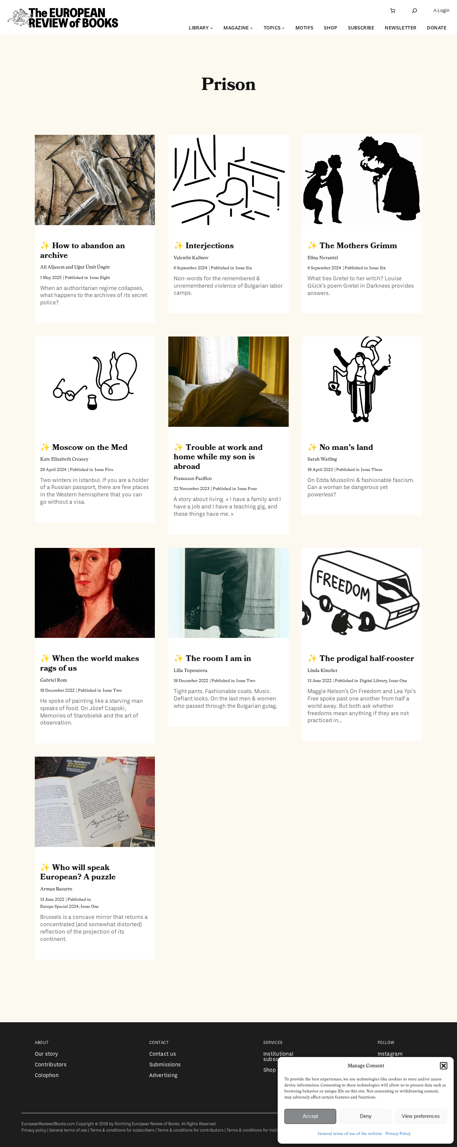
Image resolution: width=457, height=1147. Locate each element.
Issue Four (247, 489)
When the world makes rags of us (89, 663)
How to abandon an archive (82, 251)
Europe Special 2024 (59, 906)
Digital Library (373, 681)
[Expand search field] (414, 10)
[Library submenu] (211, 27)
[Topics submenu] (283, 27)
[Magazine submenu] (251, 27)
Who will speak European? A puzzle (78, 872)
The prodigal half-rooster (366, 659)
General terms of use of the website (350, 1134)
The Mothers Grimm (358, 246)
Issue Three (371, 470)
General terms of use (68, 1130)
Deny (366, 1116)
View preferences (421, 1116)
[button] (443, 1065)
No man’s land (346, 448)
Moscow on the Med (89, 448)
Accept (310, 1116)
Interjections (210, 246)
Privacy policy (33, 1130)
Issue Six (244, 268)
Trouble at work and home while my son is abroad (218, 457)
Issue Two (112, 690)
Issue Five (104, 470)
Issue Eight (100, 278)
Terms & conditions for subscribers (122, 1130)
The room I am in (218, 659)
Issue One (398, 681)
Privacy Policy (397, 1134)
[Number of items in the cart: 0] (393, 11)
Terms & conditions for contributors (190, 1130)
